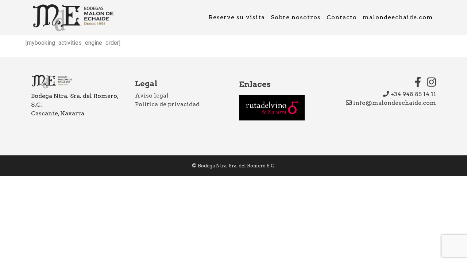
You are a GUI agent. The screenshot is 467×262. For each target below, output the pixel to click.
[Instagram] (431, 82)
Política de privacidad (167, 104)
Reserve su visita (237, 17)
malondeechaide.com (398, 17)
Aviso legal (152, 95)
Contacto (342, 17)
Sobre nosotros (296, 17)
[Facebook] (417, 82)
